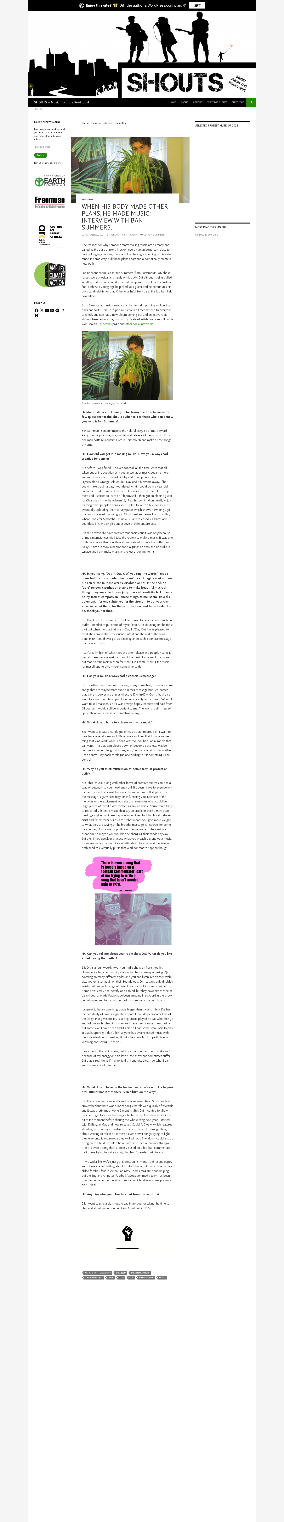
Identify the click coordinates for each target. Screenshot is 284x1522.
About (184, 102)
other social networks (139, 324)
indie (110, 1277)
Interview (88, 199)
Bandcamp (105, 324)
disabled (121, 1273)
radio (162, 1277)
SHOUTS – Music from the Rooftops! (61, 102)
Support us (238, 102)
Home (173, 102)
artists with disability (98, 1273)
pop (131, 1277)
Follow (40, 155)
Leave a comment (154, 235)
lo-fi (121, 1277)
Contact (197, 102)
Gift (197, 5)
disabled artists (140, 1273)
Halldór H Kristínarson (123, 235)
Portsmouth (146, 1277)
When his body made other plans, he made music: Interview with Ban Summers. (125, 216)
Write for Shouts (217, 102)
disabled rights (94, 1277)
